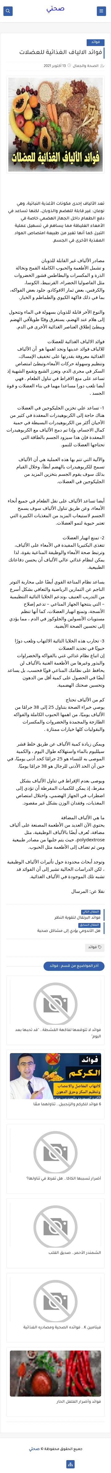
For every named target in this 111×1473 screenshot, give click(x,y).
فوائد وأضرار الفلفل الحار (79, 1402)
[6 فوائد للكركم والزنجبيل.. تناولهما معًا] (55, 1076)
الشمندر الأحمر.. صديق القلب (74, 1253)
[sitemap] (70, 1464)
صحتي (55, 9)
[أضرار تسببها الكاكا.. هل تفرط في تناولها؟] (55, 1150)
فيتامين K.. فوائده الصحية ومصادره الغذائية (62, 1328)
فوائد (95, 43)
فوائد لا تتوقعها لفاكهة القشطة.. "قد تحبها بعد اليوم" (58, 1033)
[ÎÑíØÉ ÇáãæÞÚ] (41, 1464)
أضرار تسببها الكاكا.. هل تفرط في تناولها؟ (64, 1179)
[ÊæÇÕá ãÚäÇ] (51, 1464)
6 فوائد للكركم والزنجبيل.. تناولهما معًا (67, 1105)
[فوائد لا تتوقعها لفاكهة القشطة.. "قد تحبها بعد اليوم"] (55, 1002)
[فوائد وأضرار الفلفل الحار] (55, 1374)
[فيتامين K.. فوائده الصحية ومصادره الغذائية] (55, 1299)
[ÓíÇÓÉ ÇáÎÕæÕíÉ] (60, 1464)
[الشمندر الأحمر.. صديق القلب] (55, 1225)
